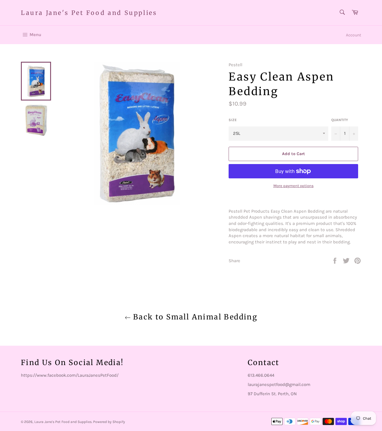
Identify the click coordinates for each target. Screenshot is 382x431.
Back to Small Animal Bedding (194, 317)
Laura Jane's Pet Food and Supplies (89, 12)
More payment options (293, 185)
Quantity (339, 120)
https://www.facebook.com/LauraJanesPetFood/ (69, 375)
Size (233, 120)
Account (353, 35)
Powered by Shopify (109, 422)
